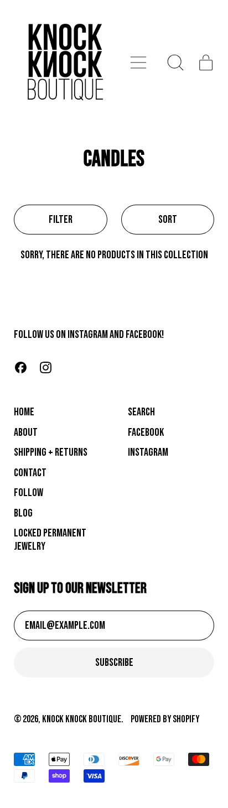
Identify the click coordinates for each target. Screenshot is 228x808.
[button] (175, 62)
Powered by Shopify (165, 719)
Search (141, 412)
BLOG (23, 513)
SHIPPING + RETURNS (50, 452)
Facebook (146, 432)
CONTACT (30, 472)
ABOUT (26, 432)
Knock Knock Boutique (81, 719)
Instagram (148, 452)
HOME (24, 412)
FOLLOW (28, 492)
